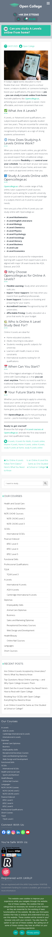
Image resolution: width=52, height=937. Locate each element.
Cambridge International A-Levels (22, 594)
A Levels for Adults (23, 441)
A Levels (11, 441)
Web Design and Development (20, 630)
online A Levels (38, 444)
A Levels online (38, 441)
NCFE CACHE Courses (13, 513)
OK (15, 933)
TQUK (6, 569)
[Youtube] (28, 832)
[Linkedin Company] (18, 832)
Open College (29, 46)
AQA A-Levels (13, 589)
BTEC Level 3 (12, 543)
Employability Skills (15, 605)
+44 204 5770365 (29, 14)
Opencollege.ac (32, 98)
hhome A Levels (10, 444)
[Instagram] (13, 832)
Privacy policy (33, 933)
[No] (48, 916)
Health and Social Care (14, 503)
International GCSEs (16, 533)
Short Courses (10, 650)
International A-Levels (16, 584)
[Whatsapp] (23, 832)
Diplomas (8, 599)
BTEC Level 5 (12, 554)
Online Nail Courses (16, 640)
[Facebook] (4, 832)
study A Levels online (34, 447)
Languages (9, 645)
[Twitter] (8, 832)
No (22, 933)
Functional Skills (11, 559)
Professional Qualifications (16, 564)
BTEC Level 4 (12, 549)
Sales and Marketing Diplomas (20, 620)
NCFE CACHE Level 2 (16, 518)
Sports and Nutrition (16, 508)
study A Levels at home (14, 447)
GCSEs (7, 528)
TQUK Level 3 (13, 574)
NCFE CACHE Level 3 (16, 523)
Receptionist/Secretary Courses (21, 625)
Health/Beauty (10, 635)
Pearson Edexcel (11, 539)
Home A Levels (24, 444)
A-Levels (8, 579)
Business (11, 615)
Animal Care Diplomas (17, 610)
